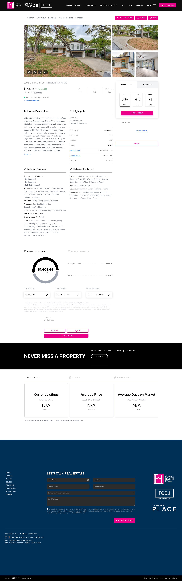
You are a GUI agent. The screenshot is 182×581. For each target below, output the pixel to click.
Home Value (91, 5)
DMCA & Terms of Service (162, 578)
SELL (130, 5)
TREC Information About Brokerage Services (23, 543)
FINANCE (139, 5)
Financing (10, 485)
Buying (9, 479)
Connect (9, 494)
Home (8, 473)
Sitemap (174, 578)
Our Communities (107, 5)
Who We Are (11, 491)
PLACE (34, 534)
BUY (122, 5)
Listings (9, 476)
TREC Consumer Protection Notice (18, 541)
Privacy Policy (147, 578)
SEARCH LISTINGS (73, 5)
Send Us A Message (124, 520)
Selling (9, 482)
